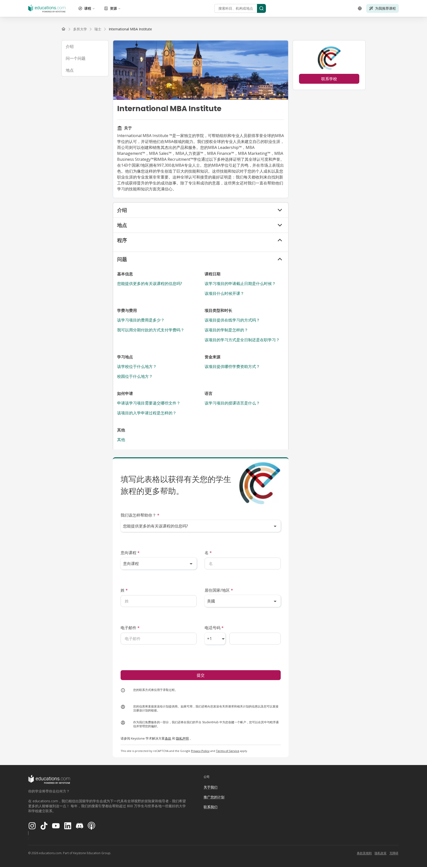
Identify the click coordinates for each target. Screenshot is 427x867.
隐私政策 (380, 853)
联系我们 (210, 807)
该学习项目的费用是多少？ (141, 320)
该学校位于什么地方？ (137, 366)
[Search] (261, 8)
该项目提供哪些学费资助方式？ (232, 366)
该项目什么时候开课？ (224, 293)
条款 (168, 738)
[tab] (85, 46)
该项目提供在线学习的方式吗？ (232, 320)
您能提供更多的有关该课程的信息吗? (149, 283)
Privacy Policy (200, 751)
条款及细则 (364, 853)
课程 (87, 8)
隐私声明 (182, 738)
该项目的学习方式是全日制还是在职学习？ (242, 340)
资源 (113, 8)
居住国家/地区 (219, 590)
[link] (130, 29)
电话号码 (214, 627)
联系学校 (329, 78)
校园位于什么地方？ (135, 376)
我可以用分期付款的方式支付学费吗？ (150, 330)
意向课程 (130, 552)
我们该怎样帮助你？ (140, 515)
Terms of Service (227, 751)
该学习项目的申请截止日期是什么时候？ (240, 283)
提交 (201, 675)
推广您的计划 (214, 797)
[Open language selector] (359, 8)
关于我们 (210, 787)
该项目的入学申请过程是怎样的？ (146, 413)
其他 (121, 439)
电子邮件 (130, 627)
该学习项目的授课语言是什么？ (232, 403)
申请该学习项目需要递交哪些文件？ (148, 403)
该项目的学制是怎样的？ (226, 330)
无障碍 (393, 853)
